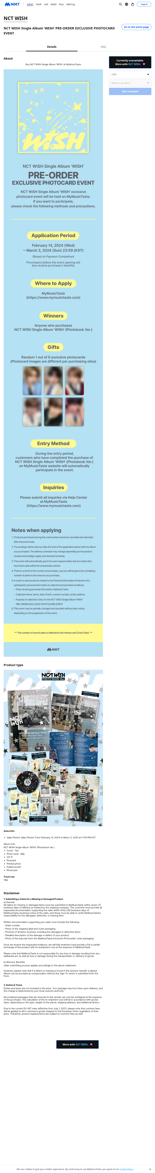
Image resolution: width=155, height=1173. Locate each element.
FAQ (103, 47)
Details (51, 47)
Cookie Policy (126, 1169)
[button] (120, 4)
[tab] (52, 46)
